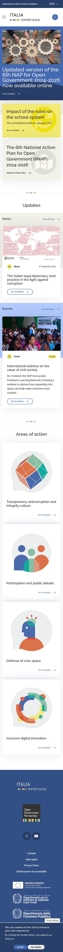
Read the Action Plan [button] (16, 173)
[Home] (25, 17)
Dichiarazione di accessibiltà (31, 871)
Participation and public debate (30, 583)
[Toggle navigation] (4, 17)
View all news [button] (48, 219)
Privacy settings (52, 920)
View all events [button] (48, 309)
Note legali (31, 859)
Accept (20, 947)
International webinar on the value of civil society (28, 368)
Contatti (31, 853)
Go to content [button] (9, 94)
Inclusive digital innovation (26, 738)
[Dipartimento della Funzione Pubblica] (31, 914)
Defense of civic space (23, 661)
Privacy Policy (31, 865)
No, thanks (36, 947)
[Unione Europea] (31, 886)
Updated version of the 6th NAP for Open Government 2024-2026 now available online (31, 77)
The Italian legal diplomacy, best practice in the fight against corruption (31, 279)
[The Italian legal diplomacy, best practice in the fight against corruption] (31, 243)
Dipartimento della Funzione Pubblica (20, 4)
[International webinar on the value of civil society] (31, 334)
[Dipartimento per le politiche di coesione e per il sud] (31, 899)
